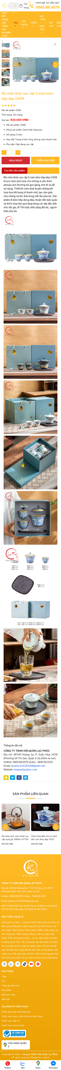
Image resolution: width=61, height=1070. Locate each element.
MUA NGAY (15, 160)
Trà (3, 981)
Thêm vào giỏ (45, 160)
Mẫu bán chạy (8, 994)
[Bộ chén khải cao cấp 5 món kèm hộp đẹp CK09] (6, 44)
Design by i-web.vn (40, 1057)
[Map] (17, 964)
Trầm (4, 976)
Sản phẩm (6, 990)
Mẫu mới (6, 999)
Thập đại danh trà (10, 985)
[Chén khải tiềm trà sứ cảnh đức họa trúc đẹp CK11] (45, 817)
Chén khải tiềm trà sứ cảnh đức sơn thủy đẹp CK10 (15, 838)
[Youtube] (31, 964)
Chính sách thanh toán (13, 1025)
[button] (56, 65)
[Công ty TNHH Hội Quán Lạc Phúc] (30, 241)
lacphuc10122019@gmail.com (28, 765)
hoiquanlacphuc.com (25, 769)
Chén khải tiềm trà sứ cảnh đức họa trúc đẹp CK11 (44, 838)
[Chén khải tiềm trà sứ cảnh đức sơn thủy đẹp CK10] (16, 817)
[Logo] (5, 6)
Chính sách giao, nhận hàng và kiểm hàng (22, 1016)
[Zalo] (11, 964)
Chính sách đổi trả (10, 1020)
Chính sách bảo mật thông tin (16, 1011)
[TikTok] (24, 964)
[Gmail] (38, 964)
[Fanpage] (4, 964)
